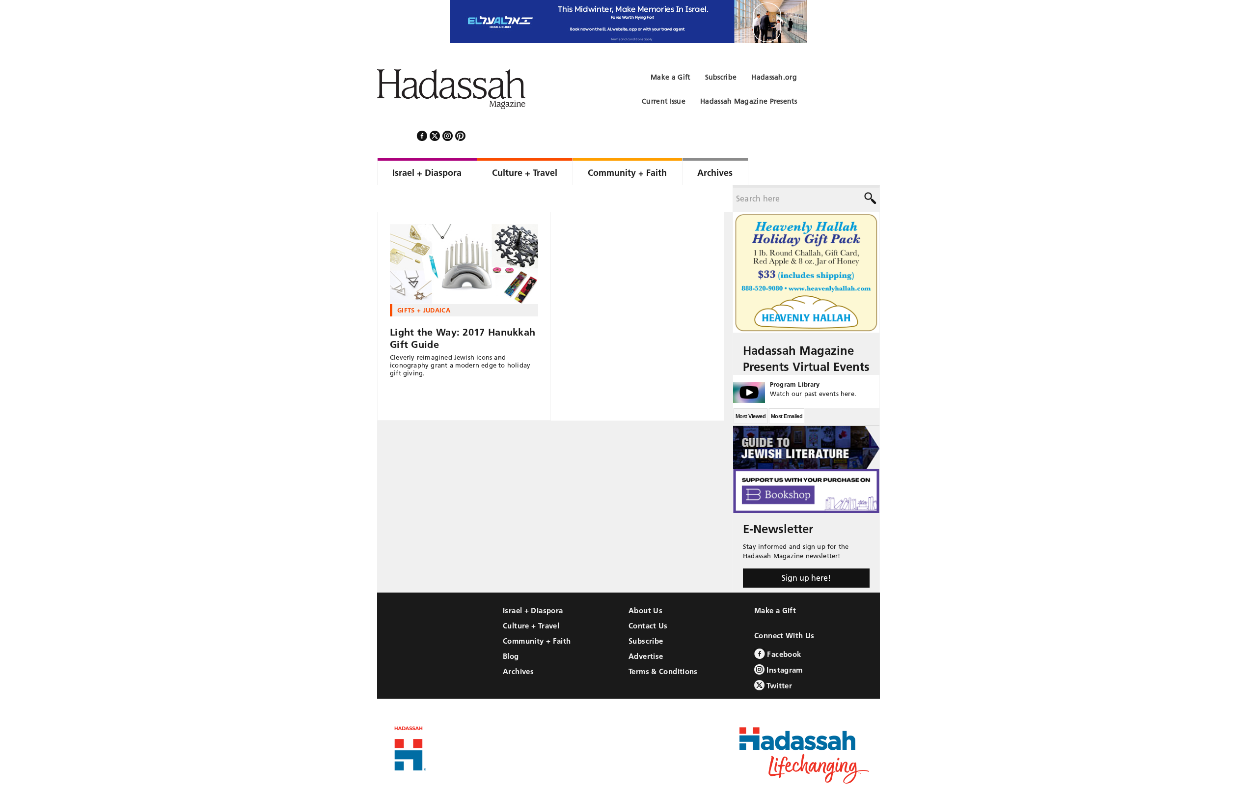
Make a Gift (775, 584)
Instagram (784, 643)
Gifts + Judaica (423, 283)
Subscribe (645, 614)
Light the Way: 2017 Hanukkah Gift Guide (462, 312)
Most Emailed (786, 390)
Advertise (645, 629)
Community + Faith (537, 614)
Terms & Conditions (663, 645)
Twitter (778, 659)
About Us (645, 584)
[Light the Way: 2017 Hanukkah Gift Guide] (464, 238)
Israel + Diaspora (533, 584)
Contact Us (648, 599)
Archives (518, 645)
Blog (511, 629)
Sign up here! (806, 551)
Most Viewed (750, 390)
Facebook (783, 627)
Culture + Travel (531, 599)
